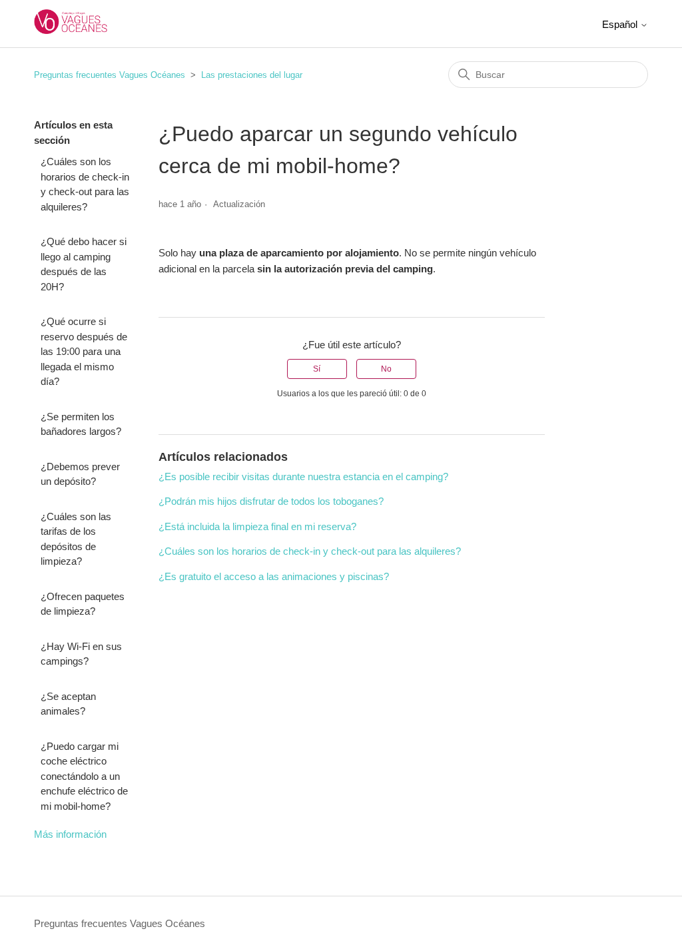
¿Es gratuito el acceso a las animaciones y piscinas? (274, 576)
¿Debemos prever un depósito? (80, 474)
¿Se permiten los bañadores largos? (81, 424)
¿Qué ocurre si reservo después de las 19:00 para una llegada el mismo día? (84, 351)
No (386, 369)
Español (621, 24)
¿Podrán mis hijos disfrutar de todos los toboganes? (271, 501)
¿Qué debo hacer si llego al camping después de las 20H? (84, 264)
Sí (316, 369)
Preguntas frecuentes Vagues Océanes (109, 75)
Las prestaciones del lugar (251, 75)
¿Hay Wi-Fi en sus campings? (81, 654)
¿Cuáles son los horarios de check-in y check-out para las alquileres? (85, 184)
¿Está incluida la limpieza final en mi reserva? (257, 526)
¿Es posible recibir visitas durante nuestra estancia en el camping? (303, 476)
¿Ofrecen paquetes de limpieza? (83, 604)
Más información (70, 834)
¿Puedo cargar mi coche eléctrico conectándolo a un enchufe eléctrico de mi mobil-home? (84, 776)
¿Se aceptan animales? (68, 704)
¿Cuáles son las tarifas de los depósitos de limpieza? (76, 539)
